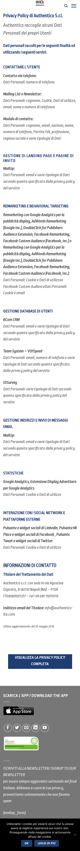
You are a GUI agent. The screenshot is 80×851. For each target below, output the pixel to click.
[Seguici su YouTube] (45, 728)
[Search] (66, 6)
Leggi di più (47, 843)
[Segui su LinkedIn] (35, 728)
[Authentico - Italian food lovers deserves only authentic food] (40, 3)
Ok (27, 843)
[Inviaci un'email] (26, 728)
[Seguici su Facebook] (8, 728)
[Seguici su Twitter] (17, 728)
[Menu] (74, 6)
